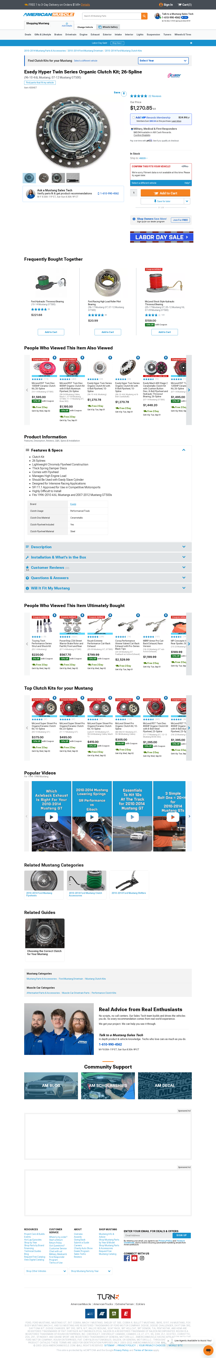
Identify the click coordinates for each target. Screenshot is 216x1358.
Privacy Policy (165, 1241)
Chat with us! (55, 1251)
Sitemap (109, 1345)
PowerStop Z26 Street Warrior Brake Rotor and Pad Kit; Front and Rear (71, 645)
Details (85, 4)
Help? (187, 183)
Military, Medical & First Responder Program (58, 1257)
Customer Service (58, 1248)
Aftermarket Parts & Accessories (43, 993)
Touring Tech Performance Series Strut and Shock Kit (42, 645)
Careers (78, 1245)
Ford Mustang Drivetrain (71, 979)
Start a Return (56, 1240)
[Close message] (191, 43)
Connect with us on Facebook (127, 1258)
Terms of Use (55, 1262)
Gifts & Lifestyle (42, 34)
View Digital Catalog (34, 1259)
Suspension (153, 34)
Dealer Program (81, 1251)
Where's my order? (58, 1237)
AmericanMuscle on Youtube (134, 1258)
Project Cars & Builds (34, 1234)
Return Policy (55, 1242)
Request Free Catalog (34, 1257)
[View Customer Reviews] (138, 96)
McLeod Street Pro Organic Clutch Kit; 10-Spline (126, 728)
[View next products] (189, 390)
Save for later (163, 201)
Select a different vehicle (144, 183)
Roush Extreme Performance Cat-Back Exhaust (100, 645)
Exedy (73, 504)
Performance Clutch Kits (104, 993)
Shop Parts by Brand (34, 1245)
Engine (83, 34)
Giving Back (79, 1239)
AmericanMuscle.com (49, 15)
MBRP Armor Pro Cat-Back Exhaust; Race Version (153, 646)
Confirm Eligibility (142, 135)
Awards (78, 1237)
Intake (118, 34)
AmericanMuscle (81, 1304)
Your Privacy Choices (152, 1345)
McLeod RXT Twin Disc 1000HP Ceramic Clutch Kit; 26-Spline (44, 387)
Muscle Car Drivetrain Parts (75, 993)
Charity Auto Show (83, 1248)
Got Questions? (57, 1245)
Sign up (181, 1235)
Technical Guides (32, 1251)
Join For (180, 220)
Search (144, 16)
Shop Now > (117, 43)
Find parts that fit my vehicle (40, 82)
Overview (78, 1234)
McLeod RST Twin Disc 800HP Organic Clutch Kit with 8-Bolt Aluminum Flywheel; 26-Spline (72, 392)
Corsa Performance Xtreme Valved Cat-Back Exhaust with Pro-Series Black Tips (127, 647)
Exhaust (95, 34)
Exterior (107, 34)
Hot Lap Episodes (32, 1239)
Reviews (78, 1257)
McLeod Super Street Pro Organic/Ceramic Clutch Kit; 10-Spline (44, 727)
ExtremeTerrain (124, 1304)
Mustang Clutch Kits (95, 979)
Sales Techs (80, 1254)
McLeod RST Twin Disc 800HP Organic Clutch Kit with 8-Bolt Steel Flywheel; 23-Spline (155, 730)
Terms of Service (143, 1350)
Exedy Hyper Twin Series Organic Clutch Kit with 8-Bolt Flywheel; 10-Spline (127, 390)
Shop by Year (30, 1242)
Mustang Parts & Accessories (42, 979)
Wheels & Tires (183, 34)
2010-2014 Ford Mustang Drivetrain (85, 50)
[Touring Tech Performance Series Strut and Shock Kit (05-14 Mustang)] (44, 625)
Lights (140, 34)
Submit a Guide (81, 1242)
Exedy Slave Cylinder (71, 479)
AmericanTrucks (103, 1304)
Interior (129, 34)
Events (27, 1237)
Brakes (58, 34)
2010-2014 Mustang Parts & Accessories (45, 50)
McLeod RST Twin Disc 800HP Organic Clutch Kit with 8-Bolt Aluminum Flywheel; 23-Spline (183, 729)
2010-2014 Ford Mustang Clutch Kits (123, 50)
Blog (26, 1254)
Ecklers (140, 1304)
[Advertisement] (108, 1136)
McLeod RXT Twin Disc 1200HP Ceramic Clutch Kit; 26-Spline (183, 387)
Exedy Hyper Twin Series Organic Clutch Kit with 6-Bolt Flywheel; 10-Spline (99, 388)
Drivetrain (70, 34)
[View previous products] (27, 390)
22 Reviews (154, 96)
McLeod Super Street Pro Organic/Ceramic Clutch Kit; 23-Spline (72, 727)
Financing (29, 1248)
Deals (28, 34)
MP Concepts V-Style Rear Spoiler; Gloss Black (183, 644)
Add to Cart (168, 193)
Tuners (167, 34)
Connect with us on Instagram (142, 1258)
